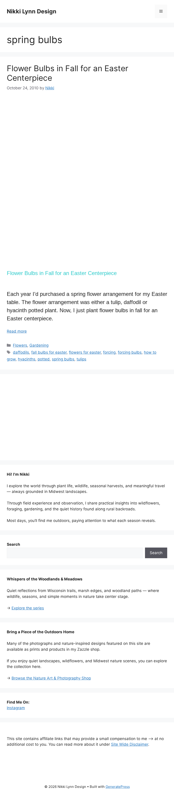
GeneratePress (118, 786)
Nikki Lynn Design (31, 11)
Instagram (16, 708)
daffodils (21, 352)
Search (156, 552)
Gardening (38, 345)
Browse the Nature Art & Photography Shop (51, 678)
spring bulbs (63, 359)
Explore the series (28, 608)
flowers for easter (85, 352)
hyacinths (26, 359)
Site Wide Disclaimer (129, 744)
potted (44, 359)
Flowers (20, 345)
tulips (81, 359)
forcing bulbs (130, 352)
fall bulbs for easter (49, 352)
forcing (109, 352)
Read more (17, 331)
